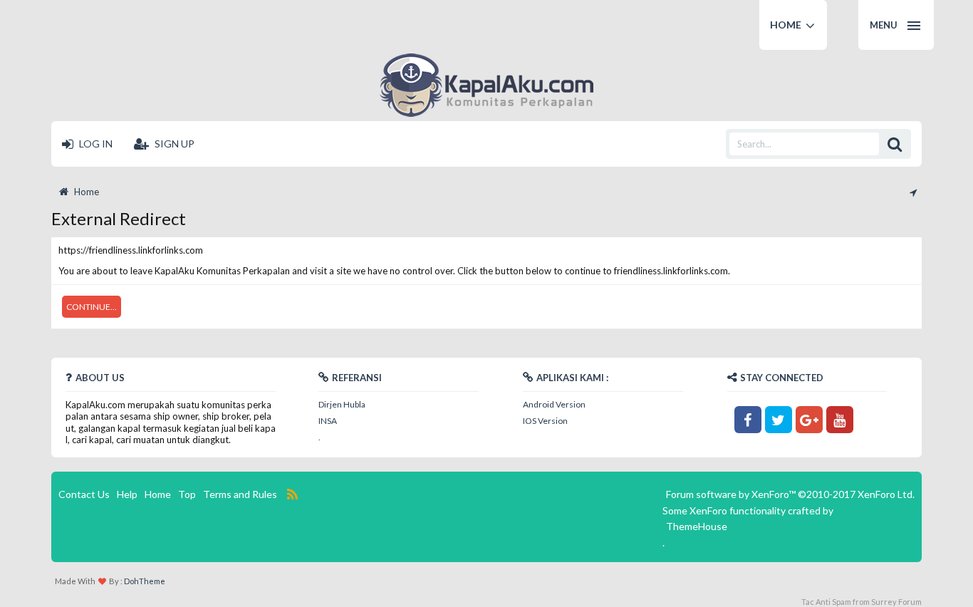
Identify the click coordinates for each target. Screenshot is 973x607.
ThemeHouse (696, 526)
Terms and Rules (240, 494)
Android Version (554, 404)
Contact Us (84, 494)
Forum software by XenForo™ (790, 494)
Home (785, 25)
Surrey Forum (896, 601)
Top (187, 494)
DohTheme (144, 581)
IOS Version (545, 420)
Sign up (173, 144)
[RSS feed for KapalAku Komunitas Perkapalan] (293, 494)
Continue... (91, 306)
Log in (95, 144)
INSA (327, 420)
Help (127, 494)
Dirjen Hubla (341, 404)
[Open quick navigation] (912, 192)
